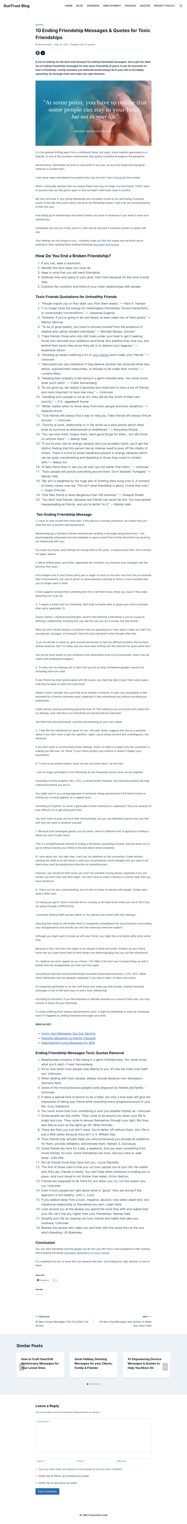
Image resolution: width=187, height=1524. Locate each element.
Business (93, 5)
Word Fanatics (45, 44)
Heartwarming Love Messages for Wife (68, 1043)
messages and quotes (106, 244)
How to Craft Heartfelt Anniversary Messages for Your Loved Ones (40, 1363)
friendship (120, 177)
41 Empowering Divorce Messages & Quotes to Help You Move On (144, 1363)
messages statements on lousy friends (86, 1252)
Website (121, 1461)
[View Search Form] (180, 5)
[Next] (165, 1367)
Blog (79, 5)
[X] (43, 53)
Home (68, 5)
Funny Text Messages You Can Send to (68, 1033)
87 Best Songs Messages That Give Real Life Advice (62, 1321)
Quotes (145, 5)
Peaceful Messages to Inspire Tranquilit (68, 1038)
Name (41, 1461)
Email (81, 1461)
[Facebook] (38, 53)
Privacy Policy (164, 5)
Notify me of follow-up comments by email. (64, 1476)
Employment (112, 5)
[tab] (87, 1384)
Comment (43, 1421)
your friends (100, 355)
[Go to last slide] (21, 1367)
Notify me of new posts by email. (58, 1483)
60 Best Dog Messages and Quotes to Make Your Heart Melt (125, 1321)
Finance (130, 5)
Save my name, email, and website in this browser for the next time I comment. (80, 1469)
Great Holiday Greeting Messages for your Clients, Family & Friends (93, 1363)
